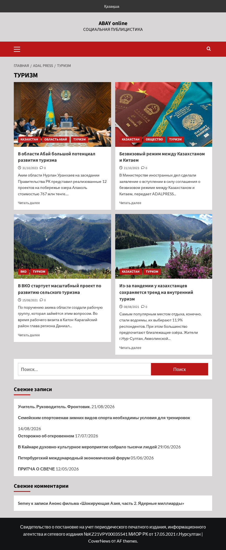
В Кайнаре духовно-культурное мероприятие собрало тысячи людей (87, 446)
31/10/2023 (30, 168)
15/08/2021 (30, 300)
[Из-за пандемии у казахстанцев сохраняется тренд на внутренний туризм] (163, 246)
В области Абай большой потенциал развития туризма (56, 157)
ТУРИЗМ (79, 139)
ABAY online (113, 23)
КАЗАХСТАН (29, 139)
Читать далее (29, 203)
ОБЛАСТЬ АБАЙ (55, 139)
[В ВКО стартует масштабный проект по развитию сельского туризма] (62, 246)
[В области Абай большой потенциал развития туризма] (62, 114)
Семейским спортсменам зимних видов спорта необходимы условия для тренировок (104, 417)
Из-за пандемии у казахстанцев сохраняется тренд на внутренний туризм (156, 292)
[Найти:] (84, 369)
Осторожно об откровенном (46, 435)
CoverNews (99, 540)
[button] (19, 48)
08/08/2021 (131, 307)
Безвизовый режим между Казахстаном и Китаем (162, 157)
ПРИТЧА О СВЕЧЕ (36, 468)
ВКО (23, 271)
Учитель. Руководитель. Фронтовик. (54, 406)
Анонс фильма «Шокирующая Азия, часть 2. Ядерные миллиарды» (116, 503)
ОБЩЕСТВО (154, 139)
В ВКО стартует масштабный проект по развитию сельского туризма (59, 289)
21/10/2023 (131, 168)
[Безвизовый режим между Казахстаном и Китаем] (163, 114)
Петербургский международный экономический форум (74, 457)
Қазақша (111, 6)
